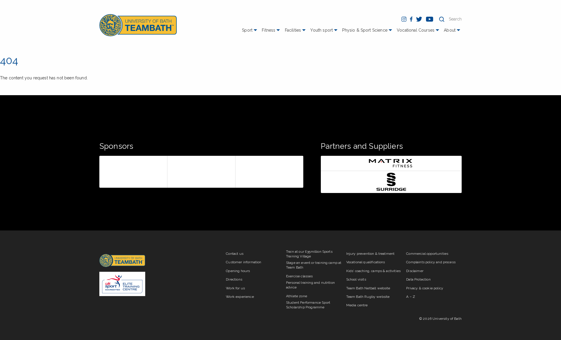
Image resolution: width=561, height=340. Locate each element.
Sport (247, 30)
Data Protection (418, 279)
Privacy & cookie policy (424, 288)
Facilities (293, 30)
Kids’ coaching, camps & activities (373, 271)
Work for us (235, 288)
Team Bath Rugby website (368, 297)
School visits (356, 279)
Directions (234, 279)
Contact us (234, 254)
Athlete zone (296, 296)
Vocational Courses (415, 30)
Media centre (357, 305)
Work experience (240, 297)
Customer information (243, 262)
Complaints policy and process (431, 262)
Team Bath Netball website (368, 288)
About (450, 30)
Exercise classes (299, 276)
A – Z (410, 297)
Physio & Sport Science (364, 30)
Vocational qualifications (365, 262)
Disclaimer (414, 271)
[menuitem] (250, 32)
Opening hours (238, 271)
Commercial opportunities (427, 254)
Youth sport (321, 30)
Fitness (268, 30)
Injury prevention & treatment (370, 254)
